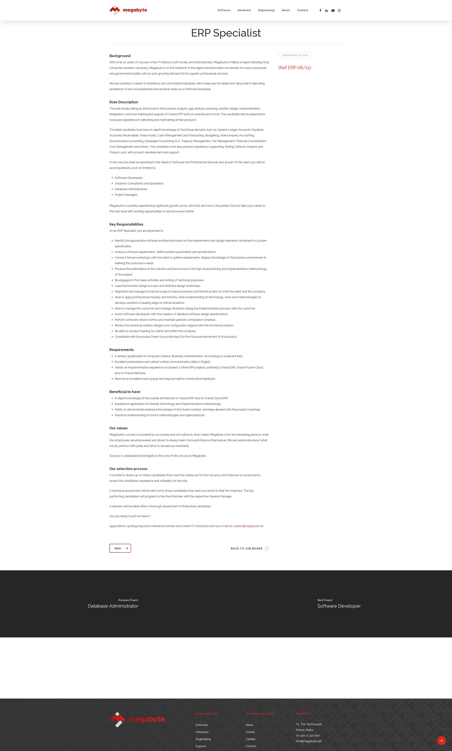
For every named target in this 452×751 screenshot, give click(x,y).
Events (250, 732)
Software (202, 725)
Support (201, 746)
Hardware (202, 732)
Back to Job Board (247, 548)
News (249, 725)
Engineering (203, 739)
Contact (251, 746)
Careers (251, 739)
